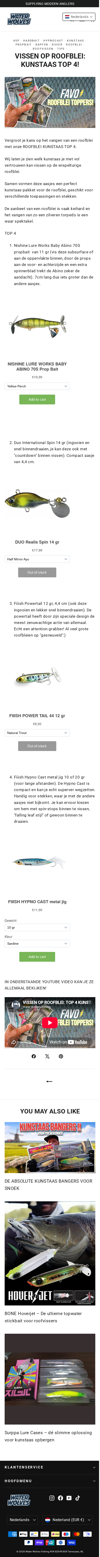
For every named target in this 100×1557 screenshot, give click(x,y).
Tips (61, 48)
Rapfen (42, 44)
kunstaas (75, 40)
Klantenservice (24, 1467)
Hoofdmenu (18, 1481)
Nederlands (19, 1520)
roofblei (74, 44)
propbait (24, 44)
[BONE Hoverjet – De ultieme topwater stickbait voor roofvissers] (50, 1253)
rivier (57, 44)
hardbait (31, 40)
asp (16, 40)
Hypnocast (53, 40)
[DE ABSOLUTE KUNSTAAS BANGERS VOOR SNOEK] (50, 1147)
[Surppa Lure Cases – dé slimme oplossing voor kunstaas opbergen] (50, 1379)
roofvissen (43, 48)
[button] (79, 17)
